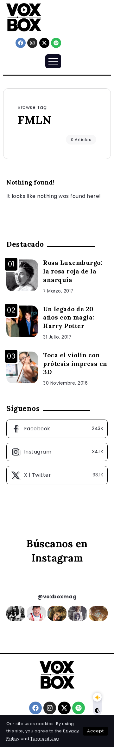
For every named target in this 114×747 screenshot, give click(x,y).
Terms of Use (44, 739)
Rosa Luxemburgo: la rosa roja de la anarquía (72, 271)
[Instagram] (32, 43)
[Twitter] (57, 475)
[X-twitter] (44, 43)
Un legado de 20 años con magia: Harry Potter (68, 317)
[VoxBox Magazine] (23, 17)
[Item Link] (22, 275)
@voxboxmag (57, 596)
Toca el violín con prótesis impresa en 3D (75, 363)
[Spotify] (56, 43)
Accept (95, 731)
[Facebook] (21, 43)
